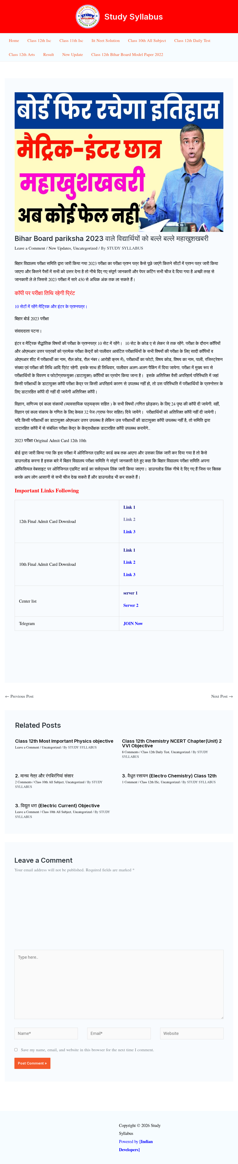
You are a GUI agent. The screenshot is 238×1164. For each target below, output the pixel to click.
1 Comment (129, 782)
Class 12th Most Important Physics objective (64, 741)
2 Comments (23, 782)
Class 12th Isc (39, 40)
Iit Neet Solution (106, 40)
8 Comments (130, 752)
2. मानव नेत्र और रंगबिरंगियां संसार (44, 776)
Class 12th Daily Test (192, 40)
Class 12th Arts (22, 54)
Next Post (222, 696)
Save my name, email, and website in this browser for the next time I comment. (87, 1049)
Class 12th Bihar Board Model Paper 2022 (127, 54)
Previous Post (19, 696)
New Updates (60, 248)
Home (14, 40)
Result (48, 54)
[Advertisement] (119, 915)
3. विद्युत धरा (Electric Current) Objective (57, 805)
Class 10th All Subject (147, 40)
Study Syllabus (133, 16)
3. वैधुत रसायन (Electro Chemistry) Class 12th (169, 776)
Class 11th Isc (71, 40)
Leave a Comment (30, 248)
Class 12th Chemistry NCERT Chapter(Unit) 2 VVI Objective (172, 743)
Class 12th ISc (149, 782)
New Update (72, 54)
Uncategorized (85, 248)
